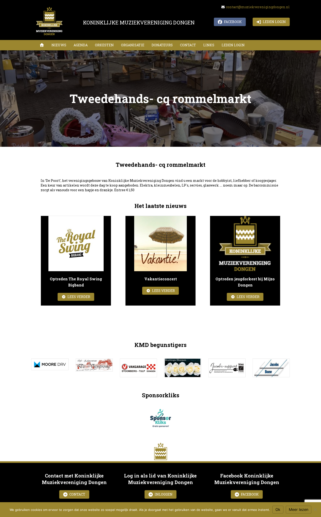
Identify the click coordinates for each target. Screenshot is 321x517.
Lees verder (80, 296)
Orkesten (104, 45)
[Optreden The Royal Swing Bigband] (76, 243)
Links (208, 45)
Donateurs (162, 45)
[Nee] (315, 509)
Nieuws (58, 45)
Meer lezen (298, 509)
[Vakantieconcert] (160, 243)
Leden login (233, 45)
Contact (188, 45)
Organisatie (132, 45)
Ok (277, 509)
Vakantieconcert (160, 278)
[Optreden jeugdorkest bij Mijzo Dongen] (245, 243)
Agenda (81, 45)
